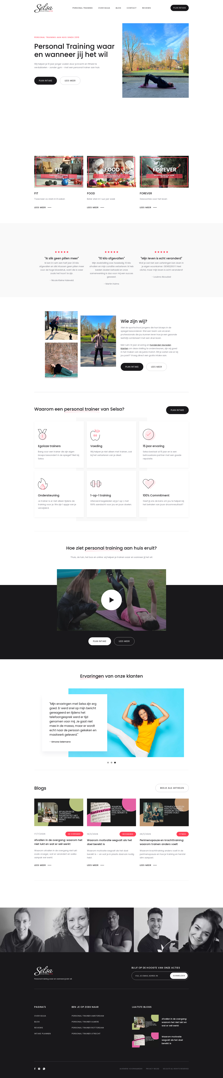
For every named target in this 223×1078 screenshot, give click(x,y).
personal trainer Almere (85, 1021)
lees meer (70, 80)
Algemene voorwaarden (131, 1069)
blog (118, 8)
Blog (37, 1021)
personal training (82, 8)
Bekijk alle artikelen (172, 788)
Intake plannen (42, 1033)
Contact (132, 8)
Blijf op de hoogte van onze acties (156, 967)
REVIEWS (146, 8)
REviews (38, 1027)
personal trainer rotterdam (88, 1027)
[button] (108, 762)
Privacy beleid (152, 1069)
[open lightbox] (111, 600)
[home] (43, 8)
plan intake (179, 8)
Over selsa (40, 1015)
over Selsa (104, 8)
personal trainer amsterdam (88, 1015)
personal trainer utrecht (86, 1033)
